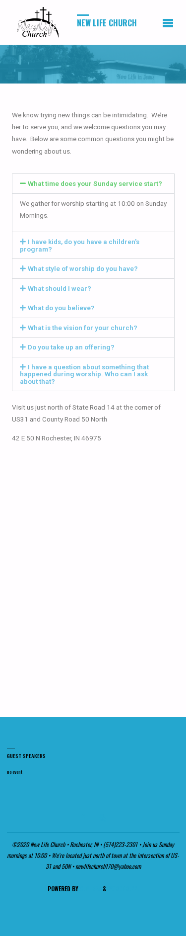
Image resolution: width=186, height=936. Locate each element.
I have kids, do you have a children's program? (79, 245)
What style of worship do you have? (83, 268)
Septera (89, 888)
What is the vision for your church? (82, 328)
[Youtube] (102, 817)
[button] (93, 183)
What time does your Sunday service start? (95, 183)
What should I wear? (59, 288)
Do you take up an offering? (71, 347)
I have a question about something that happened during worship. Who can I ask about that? (84, 374)
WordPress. (123, 888)
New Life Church (107, 23)
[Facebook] (83, 817)
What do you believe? (61, 308)
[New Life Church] (38, 22)
